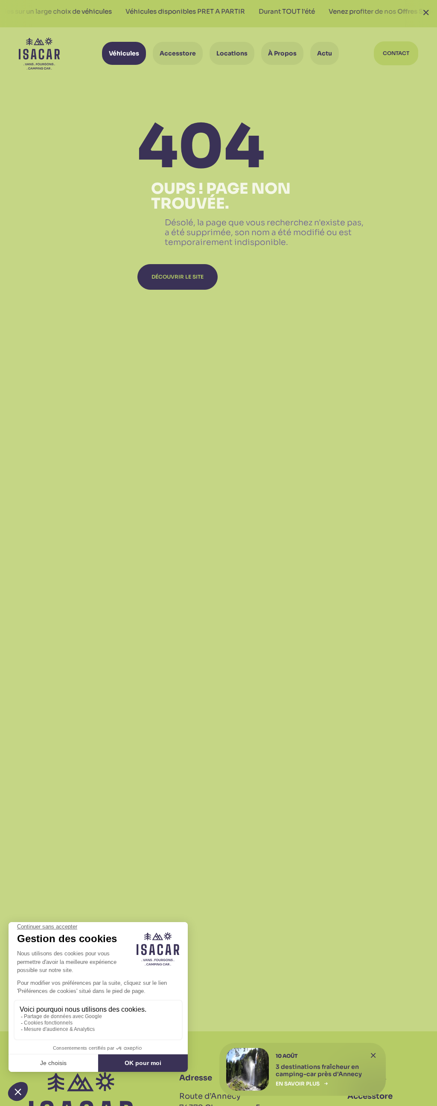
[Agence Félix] (39, 54)
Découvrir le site (177, 277)
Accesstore (370, 1096)
